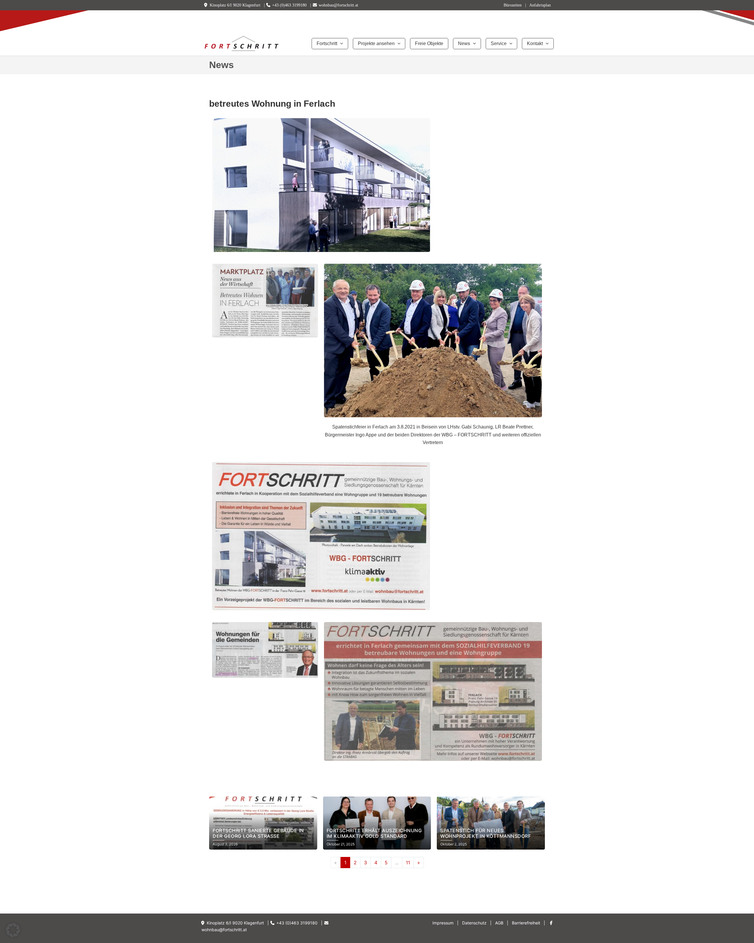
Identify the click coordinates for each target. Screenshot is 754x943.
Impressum (443, 922)
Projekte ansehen (376, 43)
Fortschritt (327, 43)
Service (499, 43)
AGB (499, 922)
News (464, 43)
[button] (13, 930)
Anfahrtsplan (540, 5)
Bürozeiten (513, 5)
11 (408, 862)
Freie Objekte (429, 43)
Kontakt (535, 43)
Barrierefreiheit (526, 922)
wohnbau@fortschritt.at (338, 5)
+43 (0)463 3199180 (289, 5)
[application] (340, 43)
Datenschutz (474, 922)
